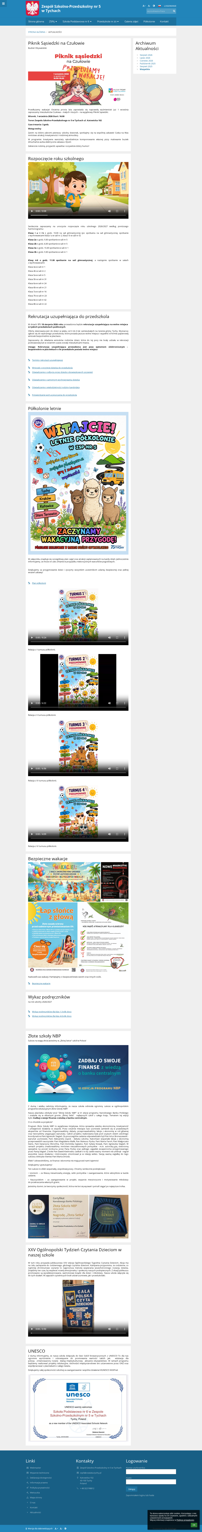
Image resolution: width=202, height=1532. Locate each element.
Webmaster (35, 1467)
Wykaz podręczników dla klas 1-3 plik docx (51, 1011)
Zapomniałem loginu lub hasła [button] (140, 1495)
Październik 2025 (147, 63)
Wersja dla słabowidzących (40, 1528)
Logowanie (170, 5)
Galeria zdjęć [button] (131, 21)
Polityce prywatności (185, 1520)
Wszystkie (145, 69)
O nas (32, 1502)
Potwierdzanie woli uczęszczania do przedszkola (54, 395)
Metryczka (35, 1492)
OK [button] (194, 1525)
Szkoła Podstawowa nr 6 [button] (76, 21)
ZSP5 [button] (52, 21)
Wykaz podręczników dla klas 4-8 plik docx (51, 1016)
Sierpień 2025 (146, 66)
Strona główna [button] (36, 21)
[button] (153, 5)
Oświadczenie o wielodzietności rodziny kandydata (56, 387)
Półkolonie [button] (149, 21)
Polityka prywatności (40, 1487)
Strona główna (36, 32)
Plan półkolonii (39, 583)
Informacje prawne (39, 1482)
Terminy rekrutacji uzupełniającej (47, 360)
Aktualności (55, 32)
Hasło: (129, 1477)
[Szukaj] (174, 11)
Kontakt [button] (164, 21)
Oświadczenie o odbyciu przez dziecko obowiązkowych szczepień (62, 372)
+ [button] (145, 5)
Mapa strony (36, 1497)
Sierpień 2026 (146, 55)
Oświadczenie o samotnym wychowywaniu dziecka (56, 379)
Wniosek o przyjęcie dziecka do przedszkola (52, 367)
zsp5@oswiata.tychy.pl (90, 1472)
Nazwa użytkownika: (135, 1467)
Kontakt (34, 1507)
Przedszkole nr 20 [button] (106, 21)
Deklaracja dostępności (41, 1477)
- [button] (62, 1528)
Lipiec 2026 (145, 57)
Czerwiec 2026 (146, 60)
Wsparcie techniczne (39, 1472)
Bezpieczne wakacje (41, 983)
